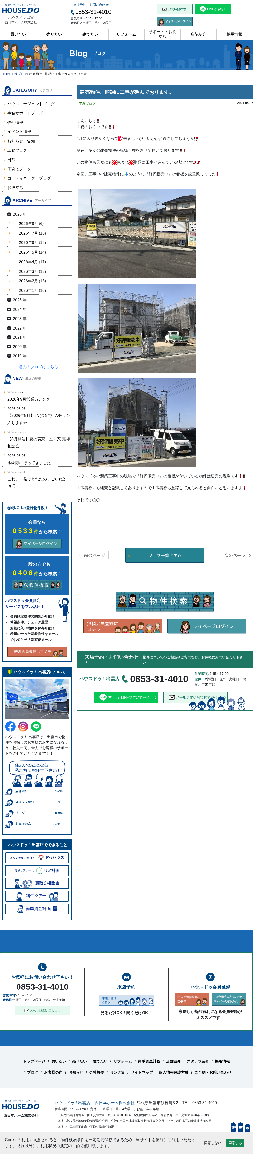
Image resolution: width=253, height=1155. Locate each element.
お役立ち (15, 188)
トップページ (34, 1061)
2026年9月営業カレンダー (30, 399)
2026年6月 (28, 243)
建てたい (90, 34)
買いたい (18, 34)
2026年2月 (28, 281)
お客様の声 (53, 1072)
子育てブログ (19, 169)
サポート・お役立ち (162, 34)
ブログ (32, 1072)
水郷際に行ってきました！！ (33, 463)
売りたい (54, 34)
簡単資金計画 (149, 1061)
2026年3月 (28, 271)
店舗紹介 (198, 34)
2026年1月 (28, 290)
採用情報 (234, 34)
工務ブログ (17, 150)
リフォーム (126, 34)
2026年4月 (28, 262)
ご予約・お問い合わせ (213, 1072)
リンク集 (117, 1072)
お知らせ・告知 (21, 141)
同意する (235, 1143)
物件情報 (15, 122)
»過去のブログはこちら (37, 367)
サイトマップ (142, 1072)
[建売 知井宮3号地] (137, 422)
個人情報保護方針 (174, 1072)
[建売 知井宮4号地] (137, 328)
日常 (11, 160)
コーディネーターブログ (29, 178)
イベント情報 (19, 132)
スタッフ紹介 (198, 1061)
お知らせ (76, 1072)
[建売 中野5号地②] (137, 233)
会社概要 (96, 1072)
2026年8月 (28, 224)
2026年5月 (28, 252)
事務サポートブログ (25, 113)
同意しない (212, 1143)
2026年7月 (28, 233)
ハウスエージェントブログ (31, 104)
